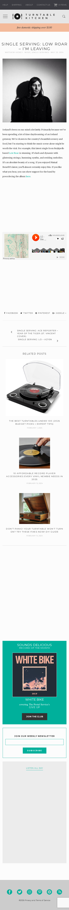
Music (28, 52)
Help (5, 5)
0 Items (62, 5)
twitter (28, 313)
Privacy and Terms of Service (37, 900)
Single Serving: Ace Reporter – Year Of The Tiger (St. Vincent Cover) (37, 333)
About (29, 5)
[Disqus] (34, 589)
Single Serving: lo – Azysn (35, 339)
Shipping (17, 5)
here (28, 176)
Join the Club (34, 716)
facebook (12, 313)
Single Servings (40, 52)
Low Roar (14, 153)
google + (60, 313)
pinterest (43, 313)
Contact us (43, 5)
